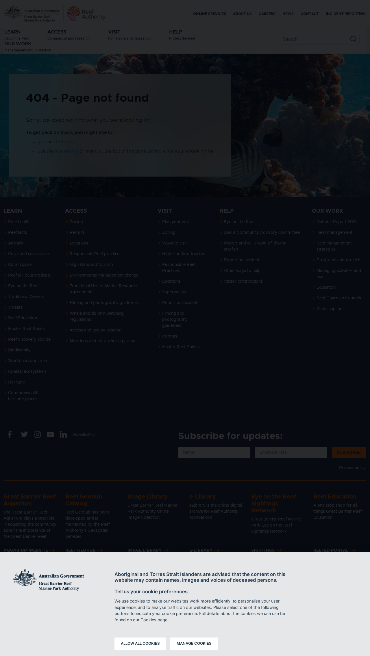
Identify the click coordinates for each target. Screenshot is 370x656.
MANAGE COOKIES (194, 643)
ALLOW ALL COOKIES (140, 643)
